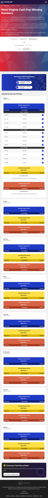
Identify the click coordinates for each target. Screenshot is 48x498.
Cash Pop (3, 29)
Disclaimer (23, 495)
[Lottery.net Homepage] (1, 5)
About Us (18, 495)
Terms (40, 495)
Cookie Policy (36, 495)
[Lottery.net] (6, 3)
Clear (19, 49)
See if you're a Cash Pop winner (11, 474)
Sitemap (8, 495)
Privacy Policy (29, 495)
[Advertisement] (24, 59)
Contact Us (12, 495)
